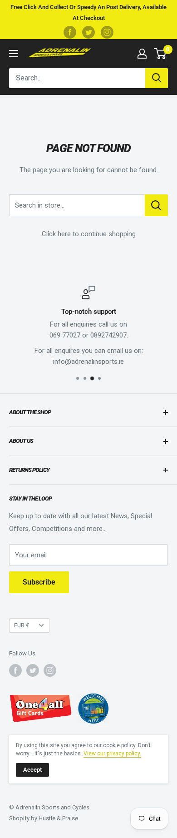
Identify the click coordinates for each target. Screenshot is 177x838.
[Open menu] (13, 53)
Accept (32, 769)
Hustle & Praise (58, 818)
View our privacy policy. (112, 753)
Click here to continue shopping (89, 234)
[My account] (142, 54)
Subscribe (39, 582)
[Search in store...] (156, 205)
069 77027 (64, 335)
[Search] (156, 78)
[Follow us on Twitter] (88, 32)
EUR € (21, 625)
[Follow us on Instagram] (107, 32)
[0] (160, 53)
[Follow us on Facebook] (70, 32)
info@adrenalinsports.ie (88, 361)
